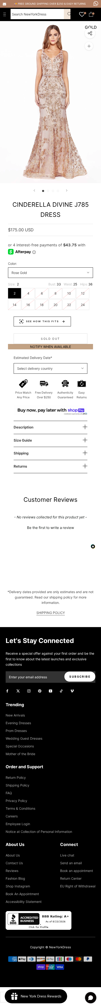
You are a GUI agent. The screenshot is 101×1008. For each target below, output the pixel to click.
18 (42, 305)
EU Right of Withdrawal (77, 886)
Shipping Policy (17, 785)
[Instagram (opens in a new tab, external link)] (29, 690)
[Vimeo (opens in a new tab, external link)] (72, 690)
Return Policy (16, 777)
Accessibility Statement (24, 902)
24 (83, 305)
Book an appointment (76, 871)
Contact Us (14, 863)
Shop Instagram (18, 886)
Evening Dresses (18, 723)
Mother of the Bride (20, 754)
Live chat (67, 855)
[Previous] (34, 190)
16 (28, 305)
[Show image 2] (48, 191)
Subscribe (79, 676)
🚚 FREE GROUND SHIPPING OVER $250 (39, 3)
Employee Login (18, 824)
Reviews (12, 871)
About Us (13, 855)
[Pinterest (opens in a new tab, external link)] (39, 690)
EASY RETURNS (76, 3)
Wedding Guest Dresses (24, 738)
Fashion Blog (15, 878)
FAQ (9, 793)
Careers (12, 816)
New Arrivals (15, 715)
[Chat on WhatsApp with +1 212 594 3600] (95, 3)
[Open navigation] (5, 14)
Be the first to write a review (50, 527)
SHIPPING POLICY (50, 613)
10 (69, 293)
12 (83, 293)
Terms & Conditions (20, 808)
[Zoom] (89, 46)
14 (14, 305)
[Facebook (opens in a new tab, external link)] (7, 690)
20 (56, 305)
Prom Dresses (16, 731)
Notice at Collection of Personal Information (39, 832)
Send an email (71, 863)
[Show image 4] (58, 191)
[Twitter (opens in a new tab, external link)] (18, 690)
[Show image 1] (43, 191)
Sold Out (50, 338)
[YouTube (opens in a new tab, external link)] (50, 690)
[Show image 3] (53, 191)
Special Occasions (20, 746)
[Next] (66, 190)
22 (69, 305)
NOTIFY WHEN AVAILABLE (50, 347)
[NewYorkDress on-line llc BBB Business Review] (38, 914)
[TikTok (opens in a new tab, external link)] (61, 690)
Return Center (71, 878)
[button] (50, 527)
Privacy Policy (16, 801)
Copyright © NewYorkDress (50, 947)
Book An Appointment (22, 894)
